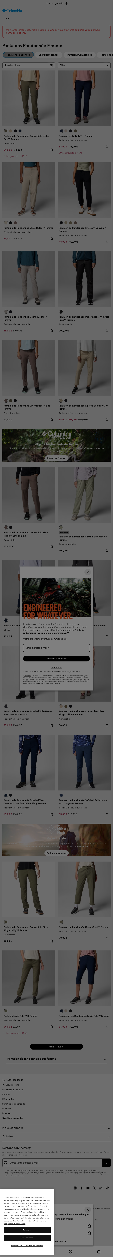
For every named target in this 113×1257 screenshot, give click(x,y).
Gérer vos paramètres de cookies (27, 1245)
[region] (27, 1222)
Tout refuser (27, 1238)
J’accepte (27, 1230)
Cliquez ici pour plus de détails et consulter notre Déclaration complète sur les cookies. (26, 1221)
